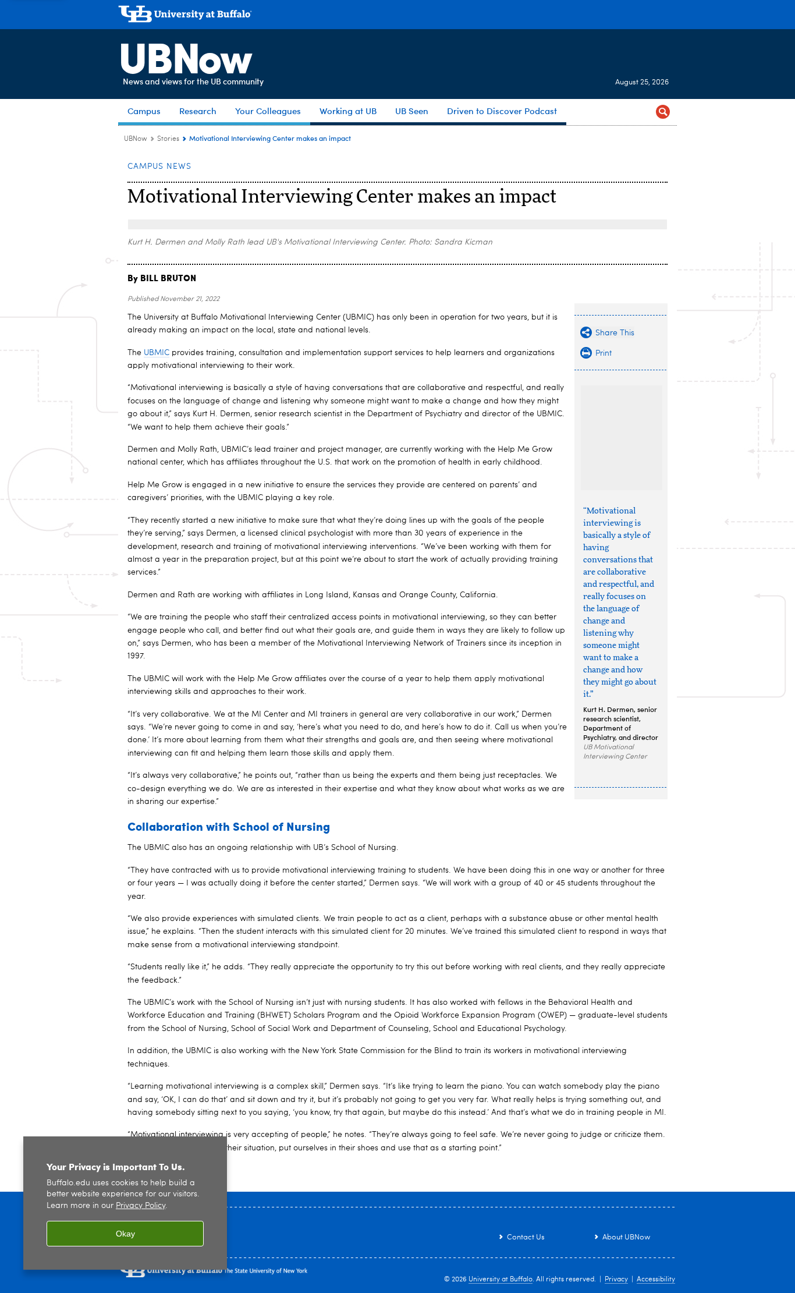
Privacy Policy (140, 1206)
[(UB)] (397, 16)
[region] (125, 1203)
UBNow (184, 55)
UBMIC (156, 353)
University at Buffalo (501, 1279)
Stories (168, 139)
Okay (125, 1233)
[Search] (663, 112)
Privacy (616, 1279)
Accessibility (656, 1279)
